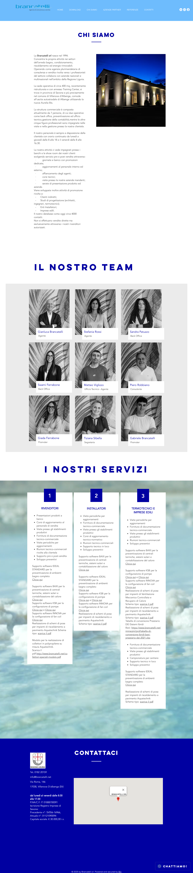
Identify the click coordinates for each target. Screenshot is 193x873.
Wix (120, 871)
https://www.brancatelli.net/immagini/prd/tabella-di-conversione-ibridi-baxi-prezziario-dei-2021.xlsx (143, 632)
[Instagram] (184, 9)
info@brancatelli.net (40, 777)
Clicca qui (37, 579)
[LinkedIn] (180, 9)
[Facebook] (188, 9)
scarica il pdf (44, 633)
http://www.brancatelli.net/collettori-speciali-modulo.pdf (49, 655)
